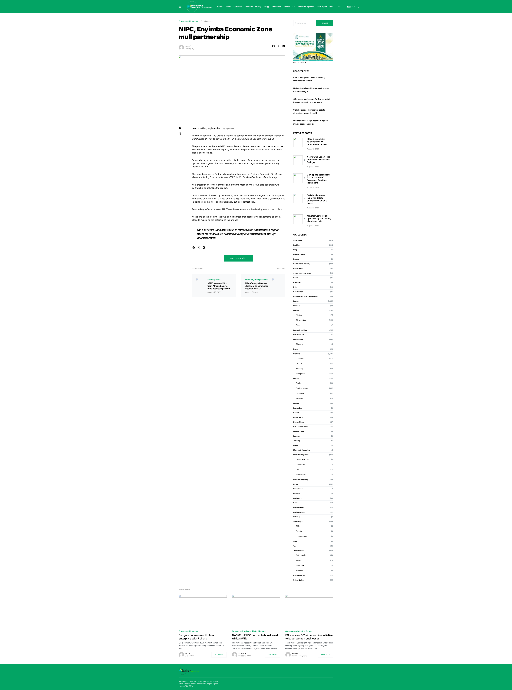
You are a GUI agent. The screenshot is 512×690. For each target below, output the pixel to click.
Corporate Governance (302, 273)
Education (300, 358)
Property (299, 369)
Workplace (300, 374)
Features (296, 354)
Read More (219, 655)
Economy (296, 301)
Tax (294, 546)
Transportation (261, 279)
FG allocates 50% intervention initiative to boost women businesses (309, 637)
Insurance (300, 393)
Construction (298, 268)
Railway (299, 570)
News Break (298, 489)
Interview (296, 436)
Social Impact (298, 522)
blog (295, 250)
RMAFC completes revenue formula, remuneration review (317, 142)
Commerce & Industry (188, 21)
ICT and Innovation (300, 427)
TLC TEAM (189, 686)
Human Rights (298, 422)
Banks (298, 383)
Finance (211, 279)
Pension (299, 398)
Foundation (297, 408)
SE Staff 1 (188, 46)
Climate (299, 344)
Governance (298, 417)
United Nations (298, 580)
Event (295, 349)
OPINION (296, 493)
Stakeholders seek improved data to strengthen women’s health (317, 199)
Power (295, 503)
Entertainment (298, 335)
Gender (296, 413)
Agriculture (297, 240)
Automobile (301, 555)
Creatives (297, 282)
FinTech (296, 403)
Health (299, 363)
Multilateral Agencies (301, 455)
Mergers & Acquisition (301, 450)
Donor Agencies (302, 459)
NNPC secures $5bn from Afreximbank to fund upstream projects (218, 286)
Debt (295, 287)
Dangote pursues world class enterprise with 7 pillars (196, 637)
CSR (297, 526)
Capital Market (302, 388)
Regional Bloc (298, 507)
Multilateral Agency (300, 479)
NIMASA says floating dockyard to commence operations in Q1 (256, 286)
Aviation (299, 560)
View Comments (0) (237, 258)
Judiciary (296, 441)
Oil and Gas (301, 320)
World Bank (301, 475)
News (218, 279)
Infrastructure (298, 431)
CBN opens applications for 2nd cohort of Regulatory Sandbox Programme (318, 178)
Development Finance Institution (305, 296)
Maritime (249, 279)
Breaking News (299, 254)
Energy (296, 310)
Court (295, 278)
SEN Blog (296, 517)
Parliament (297, 498)
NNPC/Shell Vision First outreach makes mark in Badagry (318, 159)
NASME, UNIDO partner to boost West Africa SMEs (255, 637)
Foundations (301, 536)
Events (299, 531)
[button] (180, 7)
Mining (299, 315)
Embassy (296, 306)
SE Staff (188, 653)
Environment (298, 339)
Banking (296, 245)
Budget (296, 259)
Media (295, 445)
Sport (295, 541)
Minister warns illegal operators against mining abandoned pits (319, 218)
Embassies (300, 464)
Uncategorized (299, 575)
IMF (297, 469)
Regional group (299, 512)
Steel (298, 325)
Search (325, 23)
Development (298, 292)
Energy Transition (300, 330)
